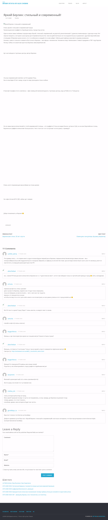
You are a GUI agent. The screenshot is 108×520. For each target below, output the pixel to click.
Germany (8, 225)
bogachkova (12, 331)
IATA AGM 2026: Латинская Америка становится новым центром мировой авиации (28, 486)
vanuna (10, 319)
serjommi (11, 375)
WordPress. (102, 516)
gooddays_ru (12, 410)
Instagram (13, 511)
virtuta (10, 284)
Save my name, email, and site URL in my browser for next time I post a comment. (28, 470)
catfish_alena (12, 254)
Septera (94, 516)
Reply (103, 254)
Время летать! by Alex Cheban (15, 3)
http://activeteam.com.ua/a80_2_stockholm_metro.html (28, 351)
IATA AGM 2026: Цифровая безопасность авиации (18, 489)
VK (33, 511)
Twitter (28, 511)
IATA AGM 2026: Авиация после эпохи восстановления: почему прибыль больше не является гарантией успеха (37, 492)
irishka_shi (11, 391)
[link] (90, 3)
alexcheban (12, 271)
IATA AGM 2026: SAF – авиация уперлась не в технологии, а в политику (24, 495)
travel (17, 18)
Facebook (6, 511)
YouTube (21, 511)
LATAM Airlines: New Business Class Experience (17, 483)
